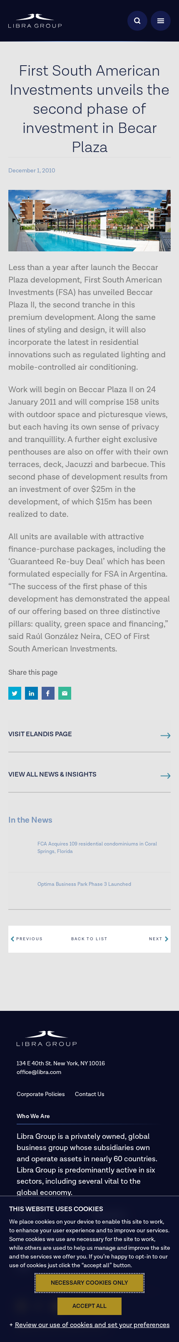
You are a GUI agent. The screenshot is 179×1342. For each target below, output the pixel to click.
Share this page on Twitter (14, 693)
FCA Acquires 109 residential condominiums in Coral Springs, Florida (97, 848)
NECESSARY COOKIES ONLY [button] (89, 1283)
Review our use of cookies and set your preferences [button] (92, 1325)
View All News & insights (52, 775)
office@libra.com (39, 1072)
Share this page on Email (64, 693)
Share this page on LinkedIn (31, 693)
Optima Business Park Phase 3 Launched (84, 884)
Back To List (89, 939)
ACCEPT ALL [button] (89, 1306)
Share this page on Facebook (48, 693)
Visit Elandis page (40, 734)
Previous (29, 939)
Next (156, 939)
